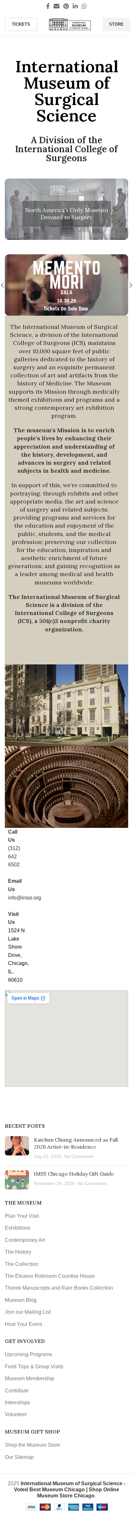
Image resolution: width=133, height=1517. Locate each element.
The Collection (21, 1264)
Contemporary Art (25, 1240)
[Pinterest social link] (66, 6)
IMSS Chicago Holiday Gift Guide (74, 1174)
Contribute (17, 1390)
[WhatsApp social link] (84, 6)
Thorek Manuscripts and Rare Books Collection (59, 1288)
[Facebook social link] (48, 6)
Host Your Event (23, 1324)
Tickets (21, 24)
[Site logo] (70, 24)
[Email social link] (56, 6)
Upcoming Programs (28, 1354)
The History (18, 1252)
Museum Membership (29, 1378)
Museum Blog (20, 1300)
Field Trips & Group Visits (34, 1366)
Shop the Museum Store (32, 1445)
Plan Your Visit (22, 1216)
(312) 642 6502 (14, 856)
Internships (17, 1402)
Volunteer (16, 1414)
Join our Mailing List (28, 1312)
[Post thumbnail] (17, 1148)
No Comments (79, 1156)
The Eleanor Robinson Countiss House (50, 1276)
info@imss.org (24, 897)
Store (116, 24)
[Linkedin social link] (75, 6)
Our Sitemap (19, 1457)
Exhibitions (17, 1228)
